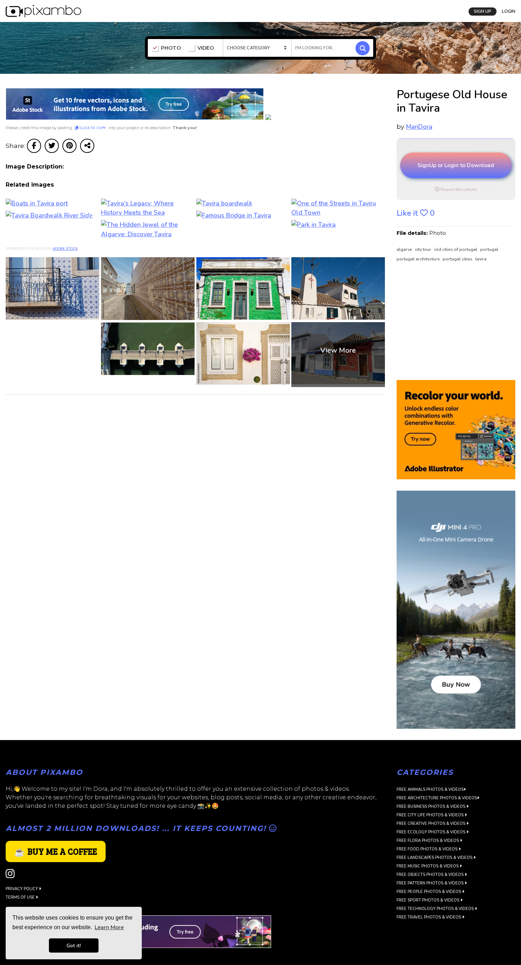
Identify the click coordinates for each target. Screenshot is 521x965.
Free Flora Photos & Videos (428, 840)
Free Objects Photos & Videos (431, 874)
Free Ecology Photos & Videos (431, 832)
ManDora (419, 126)
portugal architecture (419, 259)
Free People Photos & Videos (429, 891)
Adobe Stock (65, 248)
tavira (481, 259)
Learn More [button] (109, 927)
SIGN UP (482, 11)
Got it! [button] (74, 945)
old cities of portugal (456, 249)
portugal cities (458, 259)
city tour (423, 249)
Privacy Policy (22, 889)
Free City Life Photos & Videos (431, 815)
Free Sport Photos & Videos (428, 900)
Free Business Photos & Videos (431, 806)
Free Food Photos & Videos (428, 849)
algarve (405, 249)
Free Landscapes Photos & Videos (435, 857)
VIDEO (205, 48)
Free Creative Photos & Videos (431, 823)
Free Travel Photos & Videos (429, 917)
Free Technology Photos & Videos (436, 908)
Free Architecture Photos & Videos (437, 798)
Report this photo (458, 189)
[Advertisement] (453, 321)
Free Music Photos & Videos (428, 866)
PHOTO (171, 48)
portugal (489, 249)
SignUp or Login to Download (456, 165)
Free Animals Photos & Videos (430, 789)
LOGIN (508, 11)
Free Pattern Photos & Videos (431, 883)
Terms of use (21, 897)
